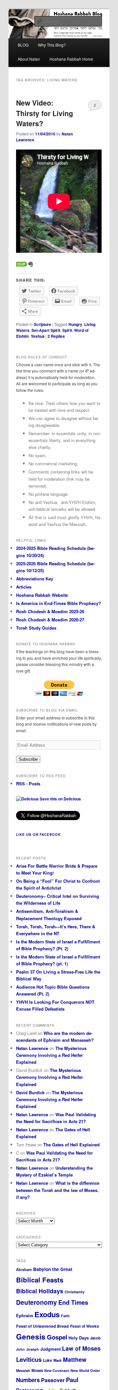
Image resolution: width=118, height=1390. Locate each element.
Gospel (57, 1337)
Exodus (47, 1314)
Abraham (24, 1269)
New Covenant (56, 1370)
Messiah (23, 1370)
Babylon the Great (52, 1269)
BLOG (23, 45)
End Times (73, 1302)
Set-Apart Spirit (45, 330)
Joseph (32, 1349)
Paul (72, 1379)
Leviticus (29, 1359)
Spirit (67, 330)
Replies (56, 336)
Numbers (28, 1380)
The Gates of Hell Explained (71, 1144)
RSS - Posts (28, 783)
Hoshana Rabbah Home (71, 59)
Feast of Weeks (84, 1326)
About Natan (29, 59)
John (20, 1349)
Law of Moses (81, 1348)
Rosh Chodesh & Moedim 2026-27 (50, 619)
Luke (47, 1360)
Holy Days (79, 1338)
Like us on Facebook (38, 834)
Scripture (42, 324)
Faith (65, 1315)
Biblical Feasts (39, 1279)
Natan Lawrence (32, 1048)
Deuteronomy (36, 1302)
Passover (53, 1380)
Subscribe (28, 759)
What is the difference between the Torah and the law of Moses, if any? (57, 1190)
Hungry (75, 324)
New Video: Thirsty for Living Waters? (44, 113)
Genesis (31, 1336)
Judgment (50, 1349)
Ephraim (24, 1316)
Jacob (95, 1338)
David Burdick (30, 1092)
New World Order (85, 1370)
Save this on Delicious (60, 799)
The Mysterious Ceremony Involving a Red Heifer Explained (51, 1055)
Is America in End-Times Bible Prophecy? (58, 603)
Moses (37, 1370)
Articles (23, 587)
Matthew (75, 1359)
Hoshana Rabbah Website (42, 595)
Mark (57, 1360)
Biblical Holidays (39, 1291)
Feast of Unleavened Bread (42, 1326)
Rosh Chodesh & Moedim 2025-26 (50, 611)
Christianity (75, 1291)
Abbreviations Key (34, 578)
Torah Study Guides (36, 628)
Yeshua (38, 336)
